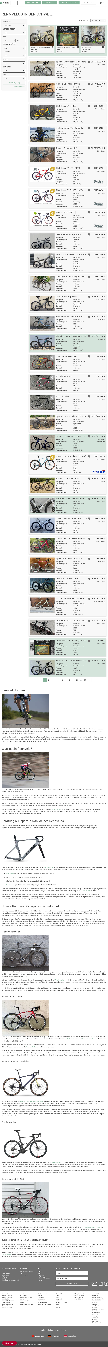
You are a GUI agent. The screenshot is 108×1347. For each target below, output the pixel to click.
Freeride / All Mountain (8, 1300)
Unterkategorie (9, 29)
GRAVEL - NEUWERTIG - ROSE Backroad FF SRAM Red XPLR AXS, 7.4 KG (50, 47)
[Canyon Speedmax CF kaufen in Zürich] (42, 154)
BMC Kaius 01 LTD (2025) (68, 168)
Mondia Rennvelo (64, 376)
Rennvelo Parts (6, 1254)
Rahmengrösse (9, 44)
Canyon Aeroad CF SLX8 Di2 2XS (71, 518)
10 (77, 680)
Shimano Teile (95, 1311)
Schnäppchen (41, 1299)
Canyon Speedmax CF (66, 148)
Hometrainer (95, 1317)
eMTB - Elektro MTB (79, 1299)
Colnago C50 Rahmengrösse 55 (71, 276)
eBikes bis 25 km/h (79, 1295)
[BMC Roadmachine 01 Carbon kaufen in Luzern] (42, 323)
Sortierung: (84, 20)
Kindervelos (41, 1300)
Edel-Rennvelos (56, 1162)
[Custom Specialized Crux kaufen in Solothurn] (42, 90)
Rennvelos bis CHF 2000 (93, 1227)
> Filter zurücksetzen (19, 86)
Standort (7, 67)
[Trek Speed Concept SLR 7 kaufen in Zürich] (42, 241)
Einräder (58, 1306)
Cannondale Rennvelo (66, 356)
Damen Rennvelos (24, 1300)
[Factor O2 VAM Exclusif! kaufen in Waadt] (42, 485)
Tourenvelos (41, 1297)
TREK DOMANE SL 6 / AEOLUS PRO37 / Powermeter (80, 436)
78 (89, 680)
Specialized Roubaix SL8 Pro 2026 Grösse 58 (77, 416)
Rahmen (8, 885)
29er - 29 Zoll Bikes (7, 1307)
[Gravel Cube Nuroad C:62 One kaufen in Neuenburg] (42, 605)
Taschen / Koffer (96, 1312)
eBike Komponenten (97, 1323)
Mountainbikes (57, 809)
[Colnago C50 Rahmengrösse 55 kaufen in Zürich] (42, 283)
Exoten (57, 1295)
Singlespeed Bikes (42, 1302)
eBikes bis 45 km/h (79, 1297)
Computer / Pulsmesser (98, 1309)
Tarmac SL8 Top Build (66, 296)
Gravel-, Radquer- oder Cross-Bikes (31, 1101)
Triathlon (22, 1299)
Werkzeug (94, 1316)
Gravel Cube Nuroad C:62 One (70, 598)
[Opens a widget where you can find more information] (9, 1343)
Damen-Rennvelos (88, 1039)
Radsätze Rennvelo (96, 1297)
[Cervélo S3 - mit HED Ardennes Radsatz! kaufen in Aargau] (42, 545)
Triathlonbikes (59, 980)
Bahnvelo (58, 1307)
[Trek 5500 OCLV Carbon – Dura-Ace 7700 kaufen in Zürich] (42, 627)
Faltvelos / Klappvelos (61, 1302)
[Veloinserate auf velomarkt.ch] (4, 3)
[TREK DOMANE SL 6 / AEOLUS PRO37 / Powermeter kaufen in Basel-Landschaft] (42, 442)
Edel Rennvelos (86, 891)
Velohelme (94, 1319)
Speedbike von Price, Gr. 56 (69, 558)
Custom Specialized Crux (68, 84)
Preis (5, 37)
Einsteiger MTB (6, 1302)
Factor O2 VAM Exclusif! (67, 478)
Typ (4, 74)
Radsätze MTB (95, 1295)
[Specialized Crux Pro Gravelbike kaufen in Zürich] (42, 68)
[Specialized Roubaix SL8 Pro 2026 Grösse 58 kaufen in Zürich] (42, 422)
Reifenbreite (10, 873)
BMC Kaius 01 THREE (66, 106)
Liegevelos (58, 1300)
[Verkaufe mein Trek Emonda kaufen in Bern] (42, 134)
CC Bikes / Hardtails (7, 1295)
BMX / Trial (59, 1299)
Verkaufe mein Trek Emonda (69, 128)
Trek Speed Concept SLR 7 (68, 234)
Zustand (6, 52)
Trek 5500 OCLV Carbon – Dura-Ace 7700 (75, 620)
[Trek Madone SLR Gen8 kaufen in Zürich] (42, 585)
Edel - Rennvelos (24, 1295)
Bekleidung (94, 1307)
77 (85, 680)
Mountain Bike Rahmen (8, 1306)
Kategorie (7, 21)
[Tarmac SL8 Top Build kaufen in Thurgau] (42, 303)
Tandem (58, 1297)
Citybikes (70, 1039)
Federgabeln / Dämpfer (98, 1299)
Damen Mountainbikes (7, 1304)
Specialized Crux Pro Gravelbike (71, 61)
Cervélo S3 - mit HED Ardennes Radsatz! (75, 538)
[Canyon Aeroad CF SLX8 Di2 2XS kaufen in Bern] (42, 525)
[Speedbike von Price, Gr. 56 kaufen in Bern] (42, 565)
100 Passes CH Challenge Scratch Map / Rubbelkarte (71, 47)
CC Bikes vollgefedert (7, 1297)
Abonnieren (72, 1284)
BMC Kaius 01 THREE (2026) (69, 190)
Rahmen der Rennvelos (33, 1047)
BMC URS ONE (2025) (66, 212)
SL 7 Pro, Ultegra (86, 47)
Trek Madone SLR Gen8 (67, 578)
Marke (5, 59)
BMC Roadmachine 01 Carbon (70, 316)
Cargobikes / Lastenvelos (44, 1304)
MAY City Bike (62, 396)
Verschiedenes (95, 1314)
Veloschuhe (95, 1321)
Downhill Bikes (5, 1299)
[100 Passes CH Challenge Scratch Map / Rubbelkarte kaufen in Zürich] (42, 647)
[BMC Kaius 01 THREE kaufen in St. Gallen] (42, 112)
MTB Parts (94, 1304)
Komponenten (48, 867)
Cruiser (57, 1304)
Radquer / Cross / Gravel (26, 1304)
